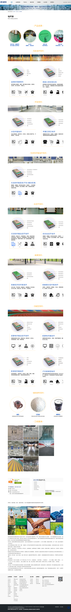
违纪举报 (9, 596)
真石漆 (15, 580)
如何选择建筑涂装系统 (23, 580)
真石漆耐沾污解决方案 (23, 583)
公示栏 (10, 4)
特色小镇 (21, 590)
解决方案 (32, 2)
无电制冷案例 (38, 583)
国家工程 (37, 579)
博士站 (9, 583)
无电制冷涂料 (16, 599)
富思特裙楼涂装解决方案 (23, 586)
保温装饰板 (15, 590)
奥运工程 (37, 580)
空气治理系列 (16, 600)
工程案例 (38, 2)
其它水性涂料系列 (16, 597)
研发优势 (31, 580)
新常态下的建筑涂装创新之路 (24, 587)
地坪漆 (20, 11)
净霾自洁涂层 (16, 579)
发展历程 (9, 580)
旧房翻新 (21, 589)
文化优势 (31, 579)
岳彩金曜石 (15, 583)
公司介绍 (9, 579)
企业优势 (9, 589)
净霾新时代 (9, 586)
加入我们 (45, 2)
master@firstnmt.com (47, 583)
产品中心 (25, 2)
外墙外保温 (15, 589)
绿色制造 (9, 593)
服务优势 (31, 583)
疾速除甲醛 (38, 609)
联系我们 (52, 2)
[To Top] (69, 607)
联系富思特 (57, 606)
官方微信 (65, 2)
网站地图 (42, 606)
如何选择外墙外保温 (23, 579)
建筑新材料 (15, 587)
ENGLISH (69, 2)
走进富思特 (18, 2)
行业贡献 (9, 587)
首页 (12, 2)
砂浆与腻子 (15, 593)
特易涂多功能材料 (16, 586)
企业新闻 (9, 590)
